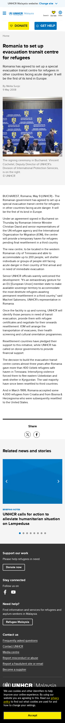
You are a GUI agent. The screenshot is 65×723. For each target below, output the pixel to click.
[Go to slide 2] (24, 534)
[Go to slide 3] (28, 534)
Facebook (5, 592)
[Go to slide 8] (46, 534)
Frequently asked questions (20, 641)
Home (6, 36)
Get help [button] (46, 26)
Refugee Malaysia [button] (19, 622)
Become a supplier (14, 669)
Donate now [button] (13, 567)
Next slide (58, 481)
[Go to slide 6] (39, 534)
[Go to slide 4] (31, 534)
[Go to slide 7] (42, 534)
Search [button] (46, 15)
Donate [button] (54, 15)
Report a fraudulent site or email (23, 664)
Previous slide (6, 481)
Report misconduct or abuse (20, 658)
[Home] (21, 14)
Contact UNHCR (13, 646)
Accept (32, 715)
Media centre (11, 652)
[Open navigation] (4, 13)
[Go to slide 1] (21, 534)
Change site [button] (46, 3)
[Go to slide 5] (35, 534)
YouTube (13, 592)
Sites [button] (60, 15)
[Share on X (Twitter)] (27, 434)
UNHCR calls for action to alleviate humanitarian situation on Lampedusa (31, 519)
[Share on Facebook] (36, 434)
